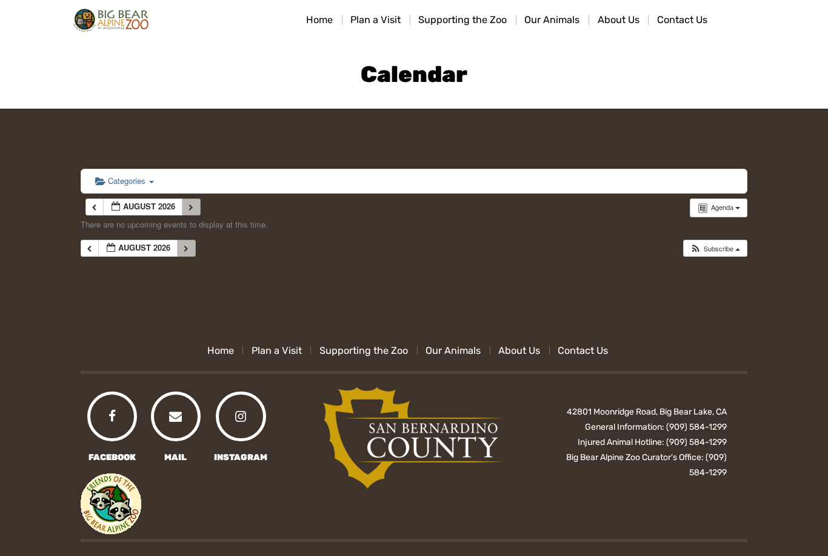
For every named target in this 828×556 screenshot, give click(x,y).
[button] (715, 248)
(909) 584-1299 (696, 427)
